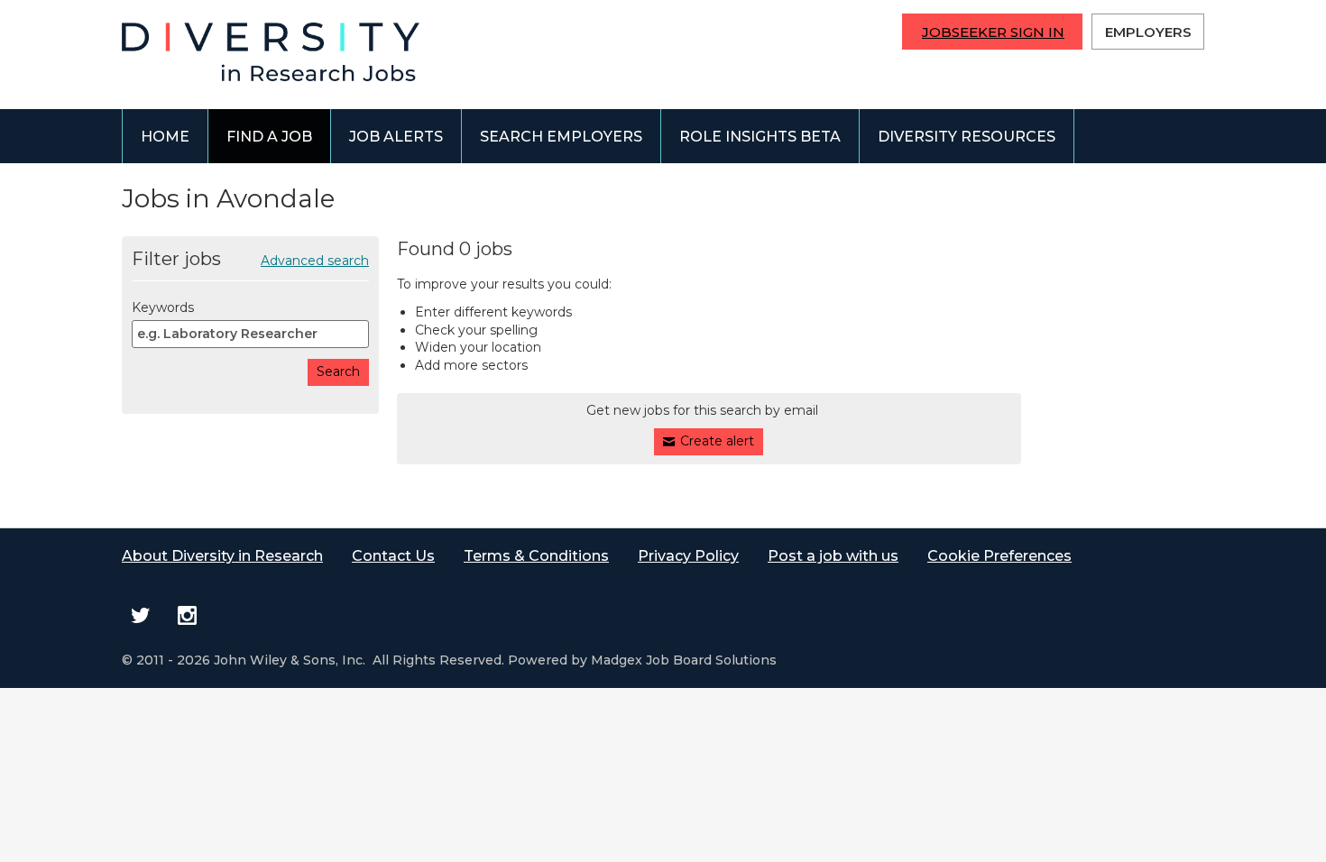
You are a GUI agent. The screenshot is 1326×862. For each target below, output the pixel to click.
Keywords (163, 307)
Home (165, 136)
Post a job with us (833, 555)
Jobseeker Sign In (993, 32)
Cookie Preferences (999, 555)
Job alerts (396, 136)
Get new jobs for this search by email (702, 410)
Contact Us (393, 555)
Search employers (561, 136)
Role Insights (760, 136)
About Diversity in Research (222, 555)
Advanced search (315, 260)
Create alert (717, 441)
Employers (1148, 32)
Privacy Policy (688, 555)
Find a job (269, 136)
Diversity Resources (966, 136)
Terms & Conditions (536, 555)
